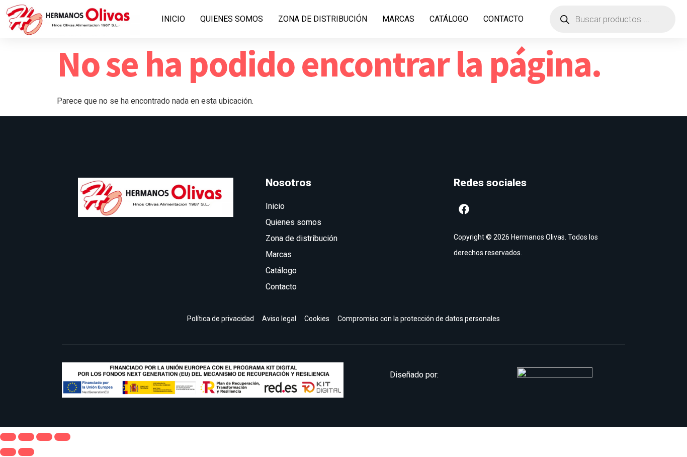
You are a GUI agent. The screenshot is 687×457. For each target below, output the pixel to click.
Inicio (173, 19)
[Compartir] (44, 437)
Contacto (503, 19)
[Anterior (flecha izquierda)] (8, 452)
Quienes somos (231, 19)
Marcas (398, 19)
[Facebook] (464, 208)
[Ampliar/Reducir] (8, 437)
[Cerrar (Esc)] (62, 437)
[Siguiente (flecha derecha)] (26, 452)
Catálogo (449, 19)
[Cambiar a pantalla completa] (26, 437)
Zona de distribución (322, 19)
